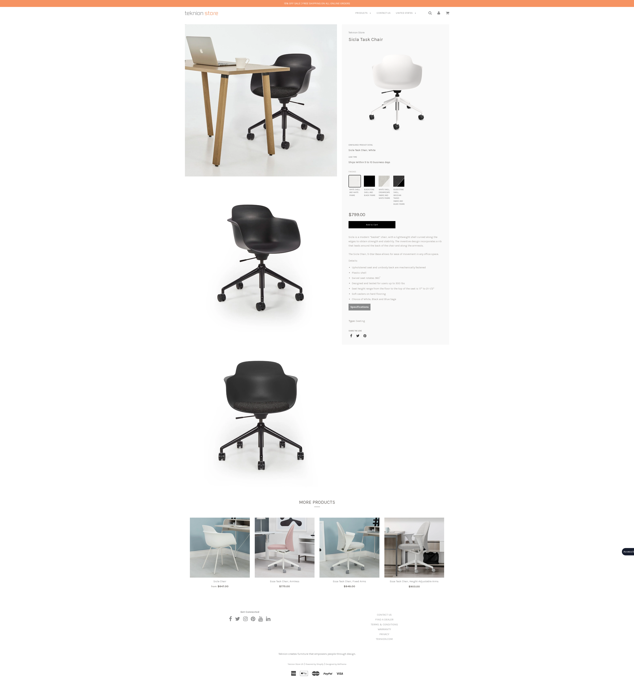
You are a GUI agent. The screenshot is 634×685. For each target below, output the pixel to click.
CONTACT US (383, 13)
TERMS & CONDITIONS (384, 624)
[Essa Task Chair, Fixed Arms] (349, 548)
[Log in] (438, 12)
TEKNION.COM (384, 639)
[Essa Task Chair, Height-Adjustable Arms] (414, 548)
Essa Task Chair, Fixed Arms (349, 581)
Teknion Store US (295, 664)
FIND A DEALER (384, 619)
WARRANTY (384, 629)
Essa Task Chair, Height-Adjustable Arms (414, 581)
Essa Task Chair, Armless (284, 581)
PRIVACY (384, 634)
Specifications (359, 306)
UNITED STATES (404, 13)
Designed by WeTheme (336, 664)
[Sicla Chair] (220, 548)
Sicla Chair (219, 581)
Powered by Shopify (314, 664)
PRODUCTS (361, 13)
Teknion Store (357, 32)
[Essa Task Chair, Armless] (285, 548)
